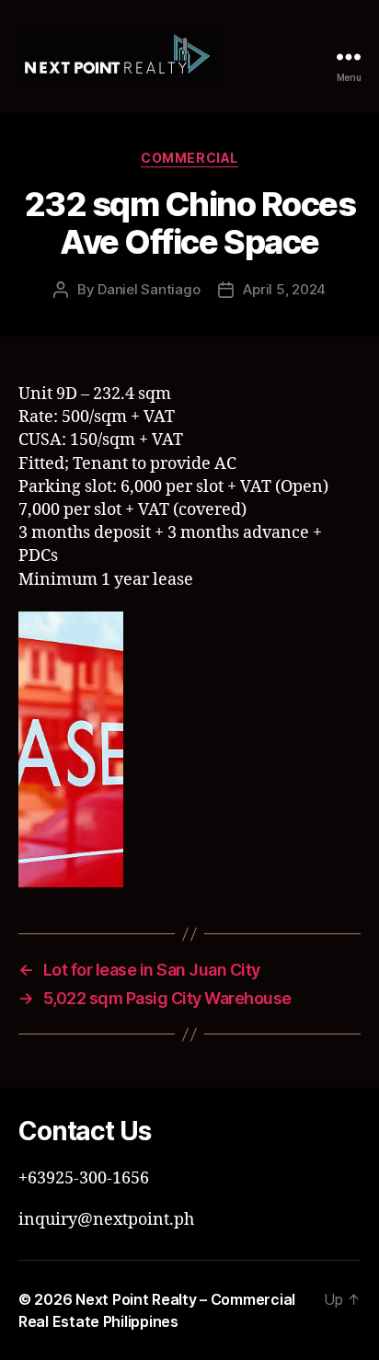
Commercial (189, 158)
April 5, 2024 (284, 289)
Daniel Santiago (149, 289)
